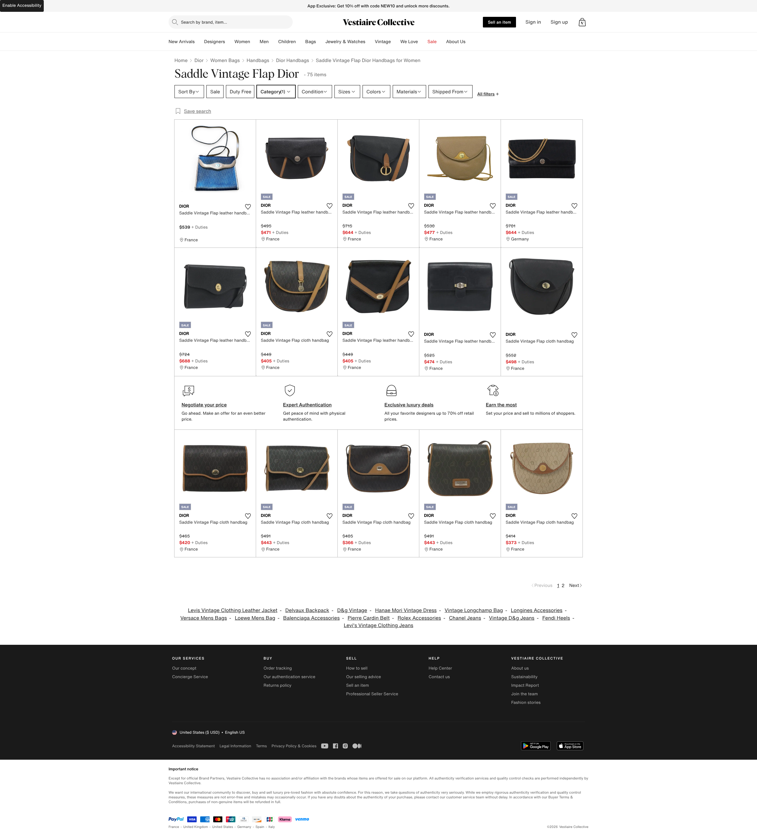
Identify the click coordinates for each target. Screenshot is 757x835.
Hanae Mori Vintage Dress (406, 610)
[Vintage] (395, 41)
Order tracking (277, 668)
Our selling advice (363, 677)
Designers (214, 41)
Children (287, 41)
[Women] (255, 41)
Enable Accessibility (21, 5)
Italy (271, 827)
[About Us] (470, 41)
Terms (261, 746)
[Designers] (229, 41)
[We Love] (422, 41)
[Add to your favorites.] (247, 206)
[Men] (273, 41)
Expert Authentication (307, 404)
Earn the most (501, 404)
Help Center (440, 668)
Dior (198, 60)
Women (242, 41)
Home (180, 60)
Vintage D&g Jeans (512, 618)
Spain (259, 827)
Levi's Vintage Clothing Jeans (378, 625)
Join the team (524, 694)
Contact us (439, 677)
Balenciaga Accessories (311, 618)
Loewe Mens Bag (255, 618)
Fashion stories (526, 702)
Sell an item (499, 22)
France (174, 827)
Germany (244, 827)
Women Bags (225, 60)
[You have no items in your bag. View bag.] (582, 22)
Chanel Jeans (465, 618)
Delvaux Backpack (307, 610)
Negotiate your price (204, 404)
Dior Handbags (292, 60)
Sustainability (524, 677)
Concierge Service (190, 677)
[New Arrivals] (199, 41)
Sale (432, 41)
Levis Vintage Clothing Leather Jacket (232, 610)
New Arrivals (182, 41)
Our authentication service (289, 677)
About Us (455, 41)
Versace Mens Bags (203, 618)
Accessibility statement (193, 746)
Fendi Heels (556, 618)
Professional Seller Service (372, 694)
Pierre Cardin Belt (369, 618)
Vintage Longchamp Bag (473, 610)
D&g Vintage (352, 610)
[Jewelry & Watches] (370, 41)
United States (222, 827)
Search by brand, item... (204, 22)
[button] (582, 22)
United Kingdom (195, 827)
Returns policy (277, 685)
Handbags (258, 60)
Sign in (533, 22)
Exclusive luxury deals (409, 404)
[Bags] (320, 41)
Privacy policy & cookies (293, 746)
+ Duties (199, 227)
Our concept (184, 668)
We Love (409, 41)
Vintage (383, 41)
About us (520, 668)
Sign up (559, 22)
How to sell (356, 668)
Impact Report (525, 685)
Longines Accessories (536, 610)
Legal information (235, 746)
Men (264, 41)
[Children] (300, 41)
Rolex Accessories (419, 618)
